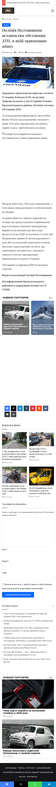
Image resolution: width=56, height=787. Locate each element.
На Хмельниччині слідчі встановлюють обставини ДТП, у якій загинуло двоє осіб (14, 490)
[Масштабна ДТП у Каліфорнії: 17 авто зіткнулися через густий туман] (41, 439)
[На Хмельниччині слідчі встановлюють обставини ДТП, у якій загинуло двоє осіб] (14, 475)
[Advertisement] (28, 171)
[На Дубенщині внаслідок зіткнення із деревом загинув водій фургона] (41, 476)
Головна (7, 19)
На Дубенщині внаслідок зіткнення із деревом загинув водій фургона (40, 491)
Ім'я (4, 549)
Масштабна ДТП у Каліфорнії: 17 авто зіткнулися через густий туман (40, 453)
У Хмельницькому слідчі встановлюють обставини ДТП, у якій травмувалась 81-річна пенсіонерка (14, 455)
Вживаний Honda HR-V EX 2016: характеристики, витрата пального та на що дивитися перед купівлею (26, 631)
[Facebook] (7, 408)
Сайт (4, 573)
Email (5, 561)
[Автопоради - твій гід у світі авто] (8, 11)
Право (16, 19)
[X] (13, 408)
